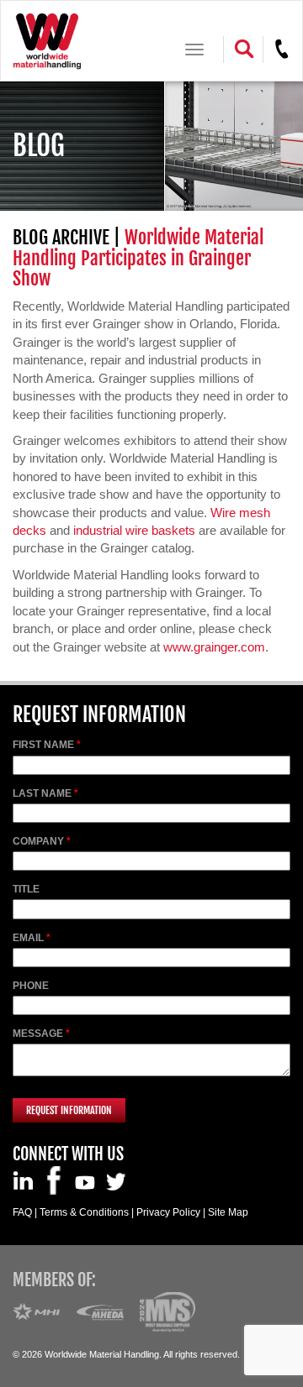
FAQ (22, 1212)
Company (38, 841)
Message (38, 1033)
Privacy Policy (168, 1212)
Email (28, 938)
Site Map (228, 1212)
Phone (31, 986)
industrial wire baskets (134, 530)
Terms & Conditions (84, 1212)
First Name (43, 745)
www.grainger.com (214, 647)
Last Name (42, 793)
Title (26, 889)
